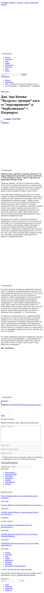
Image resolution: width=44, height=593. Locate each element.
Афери (7, 63)
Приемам (20, 575)
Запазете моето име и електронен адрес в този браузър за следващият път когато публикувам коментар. (22, 458)
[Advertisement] (22, 29)
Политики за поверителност (15, 566)
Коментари (9, 65)
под (7, 401)
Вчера (7, 71)
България (8, 59)
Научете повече (29, 575)
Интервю (8, 67)
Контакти (8, 564)
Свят (7, 61)
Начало (7, 57)
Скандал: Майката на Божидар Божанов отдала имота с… (22, 505)
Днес (7, 69)
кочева (3, 401)
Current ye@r (6, 467)
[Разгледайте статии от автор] (5, 413)
